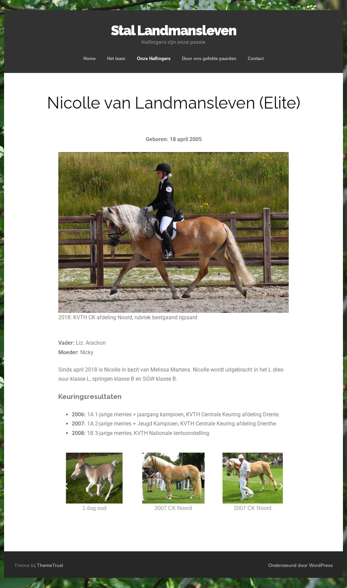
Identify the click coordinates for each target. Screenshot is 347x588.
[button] (66, 486)
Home (89, 58)
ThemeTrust (50, 565)
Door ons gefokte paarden (209, 58)
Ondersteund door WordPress (300, 565)
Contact (256, 58)
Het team (116, 58)
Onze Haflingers (153, 58)
